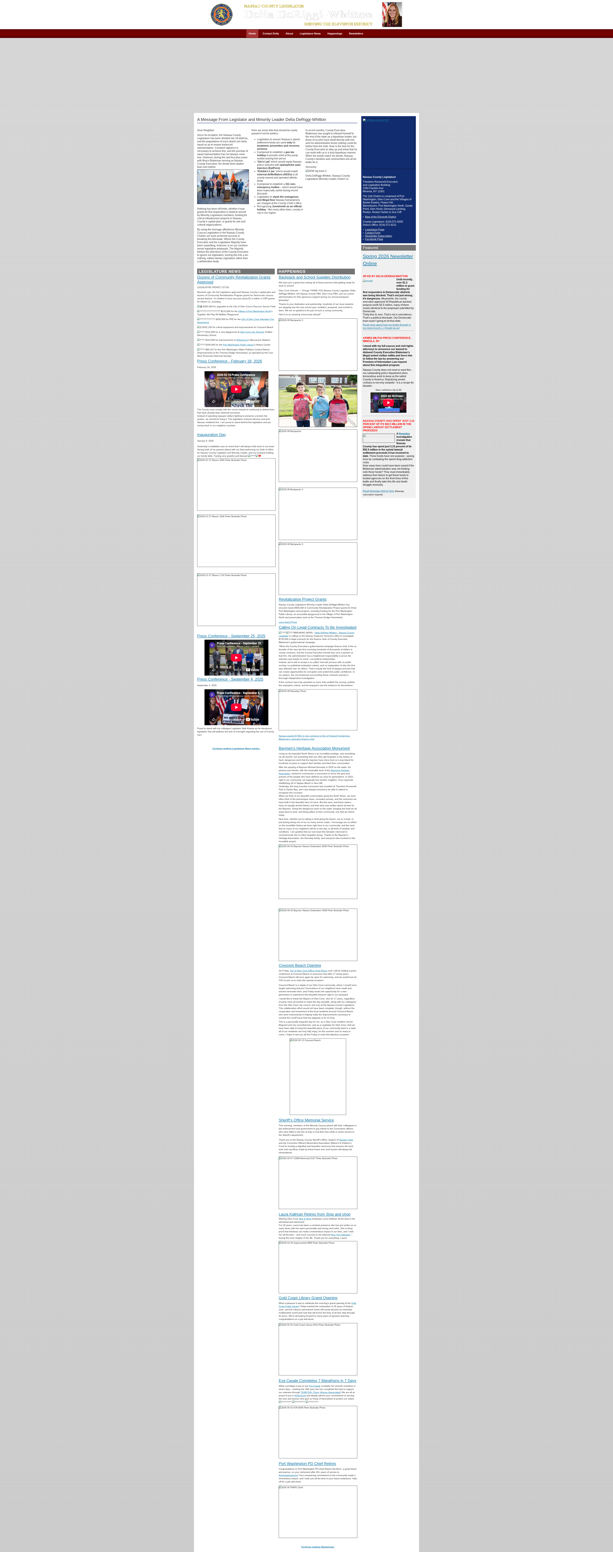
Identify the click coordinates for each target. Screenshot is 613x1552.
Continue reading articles (236, 748)
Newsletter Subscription (378, 236)
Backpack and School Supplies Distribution (315, 277)
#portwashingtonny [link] (288, 1475)
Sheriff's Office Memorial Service (306, 1120)
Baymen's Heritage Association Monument (314, 748)
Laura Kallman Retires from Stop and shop (314, 1214)
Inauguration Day (211, 434)
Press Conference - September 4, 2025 (230, 679)
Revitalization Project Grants (303, 599)
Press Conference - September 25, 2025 (231, 636)
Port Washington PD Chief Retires (307, 1463)
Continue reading (317, 1547)
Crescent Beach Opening (300, 965)
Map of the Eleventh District (380, 217)
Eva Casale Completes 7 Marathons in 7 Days (317, 1380)
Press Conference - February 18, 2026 (229, 361)
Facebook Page (374, 239)
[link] (254, 311)
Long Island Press (288, 622)
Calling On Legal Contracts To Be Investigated (317, 627)
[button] (604, 1543)
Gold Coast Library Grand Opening (308, 1298)
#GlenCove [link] (242, 340)
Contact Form (372, 232)
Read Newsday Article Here (378, 491)
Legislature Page (374, 229)
